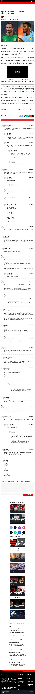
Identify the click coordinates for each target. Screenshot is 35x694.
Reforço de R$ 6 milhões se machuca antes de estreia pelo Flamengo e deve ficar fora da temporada (17, 559)
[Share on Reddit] (15, 19)
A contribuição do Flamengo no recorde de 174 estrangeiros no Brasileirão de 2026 (17, 570)
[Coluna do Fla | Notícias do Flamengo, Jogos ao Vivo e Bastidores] (4, 1)
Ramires (30, 110)
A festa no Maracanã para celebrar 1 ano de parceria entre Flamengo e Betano (17, 593)
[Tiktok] (11, 533)
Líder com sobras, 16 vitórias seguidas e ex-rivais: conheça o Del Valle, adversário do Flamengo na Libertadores (17, 605)
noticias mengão (16, 110)
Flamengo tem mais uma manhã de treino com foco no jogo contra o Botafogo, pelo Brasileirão (17, 520)
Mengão (31, 109)
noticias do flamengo (6, 110)
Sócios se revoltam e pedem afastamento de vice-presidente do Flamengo (17, 632)
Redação (5, 16)
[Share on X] (10, 19)
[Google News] (19, 533)
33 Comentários (17, 16)
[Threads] (23, 533)
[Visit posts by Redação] (2, 17)
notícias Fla (11, 110)
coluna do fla (9, 109)
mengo (2, 110)
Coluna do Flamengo (15, 109)
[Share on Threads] (17, 19)
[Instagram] (19, 528)
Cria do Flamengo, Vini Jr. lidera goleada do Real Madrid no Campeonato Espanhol (17, 625)
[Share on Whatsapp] (12, 19)
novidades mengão (26, 110)
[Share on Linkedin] (14, 19)
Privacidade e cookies (5, 691)
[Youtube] (23, 528)
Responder (31, 125)
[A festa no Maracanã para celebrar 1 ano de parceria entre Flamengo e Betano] (17, 591)
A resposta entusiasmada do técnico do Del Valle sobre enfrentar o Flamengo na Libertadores (17, 615)
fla (18, 109)
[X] (15, 528)
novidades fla (21, 110)
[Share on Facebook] (8, 19)
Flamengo (20, 109)
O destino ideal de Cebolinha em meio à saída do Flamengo (17, 510)
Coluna (6, 109)
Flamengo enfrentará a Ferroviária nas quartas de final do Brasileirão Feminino (17, 583)
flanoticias (24, 109)
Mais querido (28, 109)
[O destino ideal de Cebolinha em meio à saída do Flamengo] (17, 508)
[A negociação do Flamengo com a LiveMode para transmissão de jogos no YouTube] (17, 542)
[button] (31, 691)
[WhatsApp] (15, 533)
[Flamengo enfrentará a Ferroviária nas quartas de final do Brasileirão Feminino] (17, 581)
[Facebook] (11, 528)
